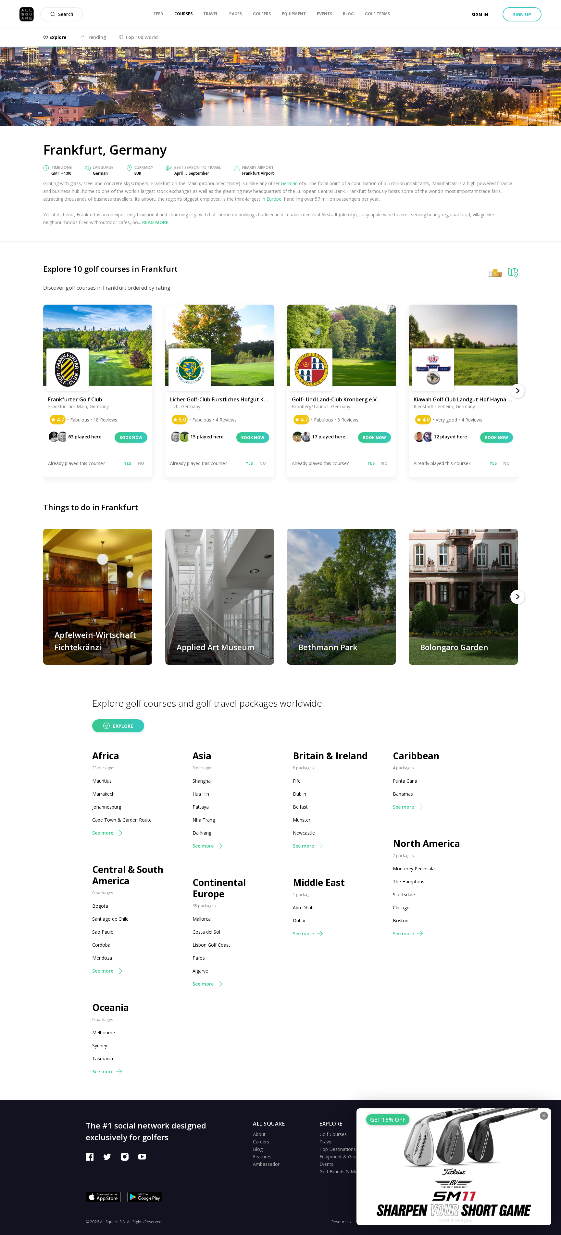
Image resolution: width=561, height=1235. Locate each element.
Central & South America (127, 875)
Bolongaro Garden (454, 647)
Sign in (479, 14)
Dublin (299, 794)
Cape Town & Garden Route (122, 820)
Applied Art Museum (216, 647)
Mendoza (102, 958)
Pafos (199, 958)
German (289, 183)
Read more (155, 222)
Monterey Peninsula (414, 868)
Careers (261, 1142)
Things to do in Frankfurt (90, 507)
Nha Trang (204, 820)
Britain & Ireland (330, 756)
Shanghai (202, 781)
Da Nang (202, 833)
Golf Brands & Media (341, 1171)
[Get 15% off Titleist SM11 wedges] (453, 1166)
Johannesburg (106, 807)
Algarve (200, 971)
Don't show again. (455, 1220)
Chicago (401, 907)
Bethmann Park (327, 647)
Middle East (319, 882)
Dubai (299, 920)
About (259, 1134)
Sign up (522, 14)
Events (326, 1164)
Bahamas (403, 794)
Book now (131, 437)
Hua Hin (201, 794)
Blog (258, 1149)
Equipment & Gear (338, 1156)
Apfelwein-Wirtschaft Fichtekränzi (95, 640)
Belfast (300, 807)
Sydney (99, 1045)
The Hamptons (408, 881)
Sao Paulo (103, 932)
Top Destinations (337, 1149)
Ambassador (266, 1164)
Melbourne (103, 1032)
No (141, 463)
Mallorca (202, 919)
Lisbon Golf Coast (211, 945)
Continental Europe (219, 888)
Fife (297, 781)
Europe (274, 199)
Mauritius (102, 781)
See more (102, 833)
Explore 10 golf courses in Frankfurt (110, 268)
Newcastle (304, 833)
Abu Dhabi (304, 907)
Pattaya (201, 807)
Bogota (100, 906)
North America (426, 843)
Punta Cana (405, 781)
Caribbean (416, 756)
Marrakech (103, 794)
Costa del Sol (206, 932)
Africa (105, 756)
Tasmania (102, 1058)
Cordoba (101, 945)
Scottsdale (404, 894)
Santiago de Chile (110, 919)
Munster (301, 820)
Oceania (110, 1007)
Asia (202, 756)
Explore (123, 726)
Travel (325, 1142)
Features (262, 1156)
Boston (400, 920)
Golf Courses (333, 1134)
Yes (127, 463)
